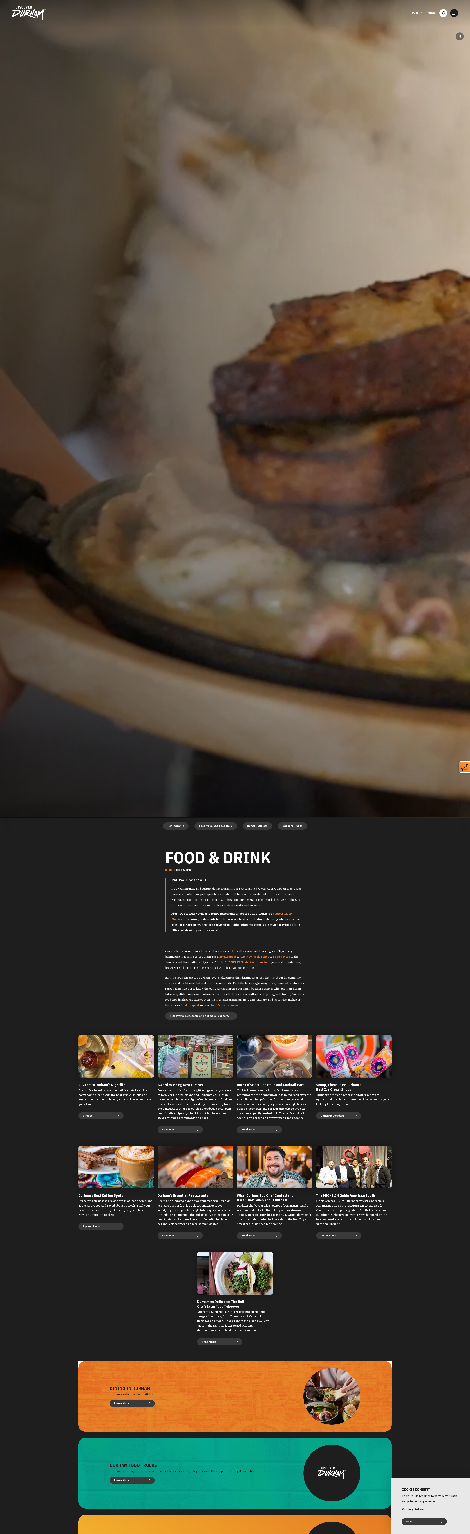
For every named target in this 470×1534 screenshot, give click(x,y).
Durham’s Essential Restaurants (183, 1195)
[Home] (29, 13)
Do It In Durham (423, 13)
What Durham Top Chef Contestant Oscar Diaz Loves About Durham (265, 1197)
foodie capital (190, 1005)
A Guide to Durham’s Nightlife (101, 1084)
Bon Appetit (228, 956)
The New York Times (254, 956)
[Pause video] (460, 36)
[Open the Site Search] (443, 13)
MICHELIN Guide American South (248, 962)
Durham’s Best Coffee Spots (100, 1195)
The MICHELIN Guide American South (345, 1195)
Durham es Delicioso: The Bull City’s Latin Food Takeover (220, 1304)
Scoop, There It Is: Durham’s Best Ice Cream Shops (338, 1087)
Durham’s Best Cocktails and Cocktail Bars (270, 1084)
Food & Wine (281, 956)
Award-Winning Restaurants (180, 1084)
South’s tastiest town (224, 1005)
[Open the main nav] (454, 13)
